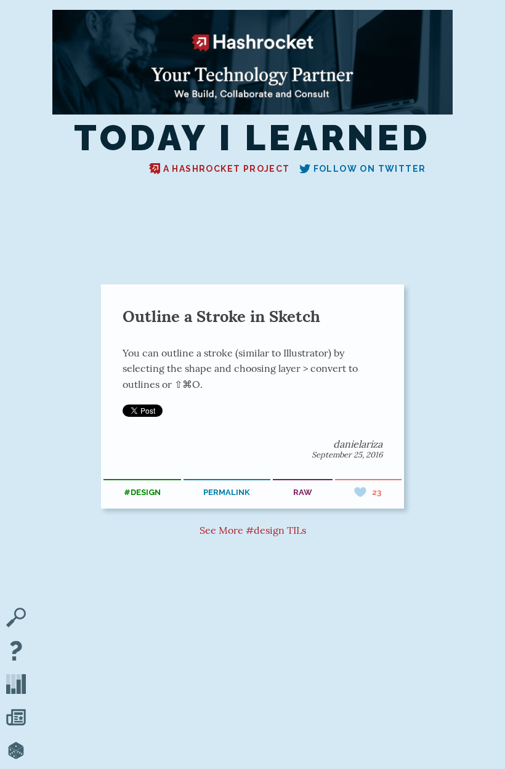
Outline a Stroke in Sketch (221, 316)
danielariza (357, 444)
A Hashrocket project (226, 169)
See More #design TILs (253, 530)
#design (142, 492)
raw (302, 492)
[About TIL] (16, 652)
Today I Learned (252, 137)
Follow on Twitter (369, 169)
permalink (226, 492)
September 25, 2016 (347, 454)
